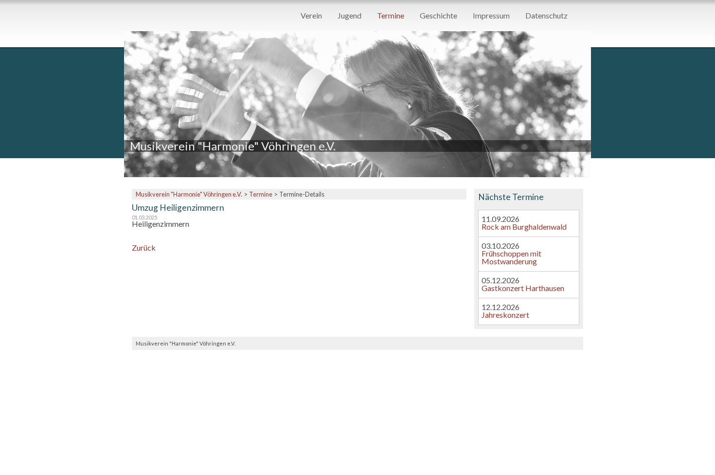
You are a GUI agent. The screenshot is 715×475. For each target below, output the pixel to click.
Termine (390, 16)
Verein (311, 16)
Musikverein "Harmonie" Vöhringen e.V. (189, 194)
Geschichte (438, 16)
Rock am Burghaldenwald (524, 226)
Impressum (491, 16)
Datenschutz (546, 16)
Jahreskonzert (505, 314)
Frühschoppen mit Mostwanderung (511, 257)
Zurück (144, 247)
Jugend (349, 16)
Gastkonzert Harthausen (523, 287)
